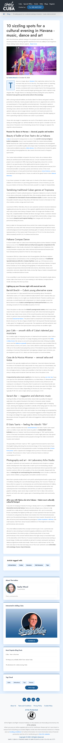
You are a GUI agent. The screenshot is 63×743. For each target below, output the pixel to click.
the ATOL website (44, 734)
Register (52, 4)
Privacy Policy (38, 706)
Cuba (20, 4)
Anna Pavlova (46, 171)
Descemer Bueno (18, 319)
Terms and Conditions (24, 706)
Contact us (22, 7)
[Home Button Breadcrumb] (4, 14)
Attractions (12, 565)
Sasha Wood (12, 78)
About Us (13, 706)
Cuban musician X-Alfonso (45, 519)
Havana (32, 81)
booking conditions (16, 732)
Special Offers (28, 4)
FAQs (41, 4)
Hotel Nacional (32, 427)
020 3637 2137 (36, 7)
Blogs (46, 4)
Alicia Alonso (30, 148)
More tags (31, 688)
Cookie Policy (48, 706)
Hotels (36, 4)
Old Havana (39, 565)
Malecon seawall (21, 343)
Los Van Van (49, 377)
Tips (47, 565)
